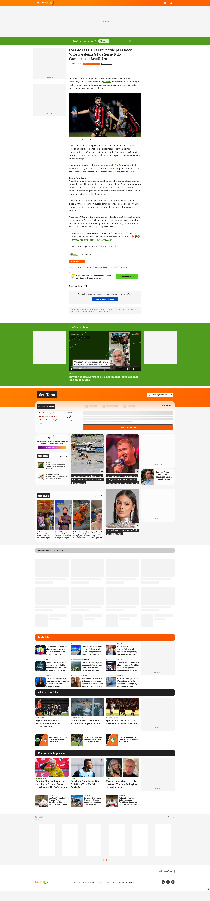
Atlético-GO (104, 155)
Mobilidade (85, 659)
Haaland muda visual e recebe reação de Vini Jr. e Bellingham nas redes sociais (122, 784)
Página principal (48, 3)
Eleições (84, 643)
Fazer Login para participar (105, 299)
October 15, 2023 (107, 246)
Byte (47, 659)
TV (47, 643)
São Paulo (52, 795)
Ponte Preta (39, 717)
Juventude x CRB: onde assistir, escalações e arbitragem (58, 739)
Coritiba (73, 778)
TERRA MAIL (135, 3)
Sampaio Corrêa (113, 165)
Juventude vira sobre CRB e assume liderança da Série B (85, 722)
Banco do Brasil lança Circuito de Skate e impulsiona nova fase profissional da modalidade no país (92, 801)
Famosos (84, 675)
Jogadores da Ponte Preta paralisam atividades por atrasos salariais (48, 723)
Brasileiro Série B (101, 267)
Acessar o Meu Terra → (67, 395)
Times (102, 41)
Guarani (107, 81)
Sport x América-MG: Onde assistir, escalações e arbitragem (129, 739)
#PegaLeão (77, 239)
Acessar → (63, 456)
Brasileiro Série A (41, 778)
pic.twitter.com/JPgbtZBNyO (98, 239)
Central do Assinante (150, 3)
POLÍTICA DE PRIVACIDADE (125, 882)
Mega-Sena (120, 675)
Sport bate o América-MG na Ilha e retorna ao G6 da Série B (121, 722)
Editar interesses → (166, 405)
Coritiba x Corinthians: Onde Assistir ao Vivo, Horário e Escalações (86, 784)
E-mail (165, 3)
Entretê (119, 643)
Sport (90, 152)
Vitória (78, 267)
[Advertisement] (158, 740)
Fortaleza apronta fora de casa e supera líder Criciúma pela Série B (93, 739)
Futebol (114, 267)
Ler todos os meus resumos (128, 427)
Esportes (124, 267)
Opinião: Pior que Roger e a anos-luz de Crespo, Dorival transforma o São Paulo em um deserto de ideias (51, 784)
